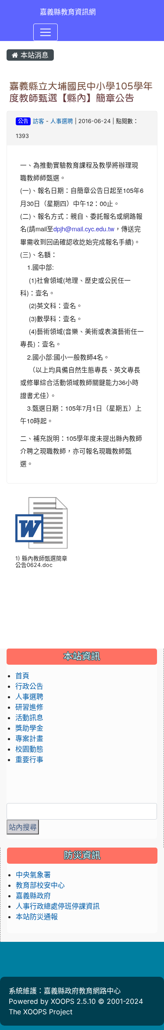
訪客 (38, 121)
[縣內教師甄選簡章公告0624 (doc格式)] (41, 523)
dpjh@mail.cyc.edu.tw (84, 228)
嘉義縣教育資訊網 (68, 11)
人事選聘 (61, 121)
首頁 (22, 675)
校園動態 (29, 749)
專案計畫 (29, 738)
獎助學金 (29, 728)
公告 (23, 121)
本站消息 (33, 55)
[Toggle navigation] (45, 32)
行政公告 (29, 686)
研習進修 (29, 707)
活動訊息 (29, 717)
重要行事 (29, 759)
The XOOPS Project (41, 1011)
